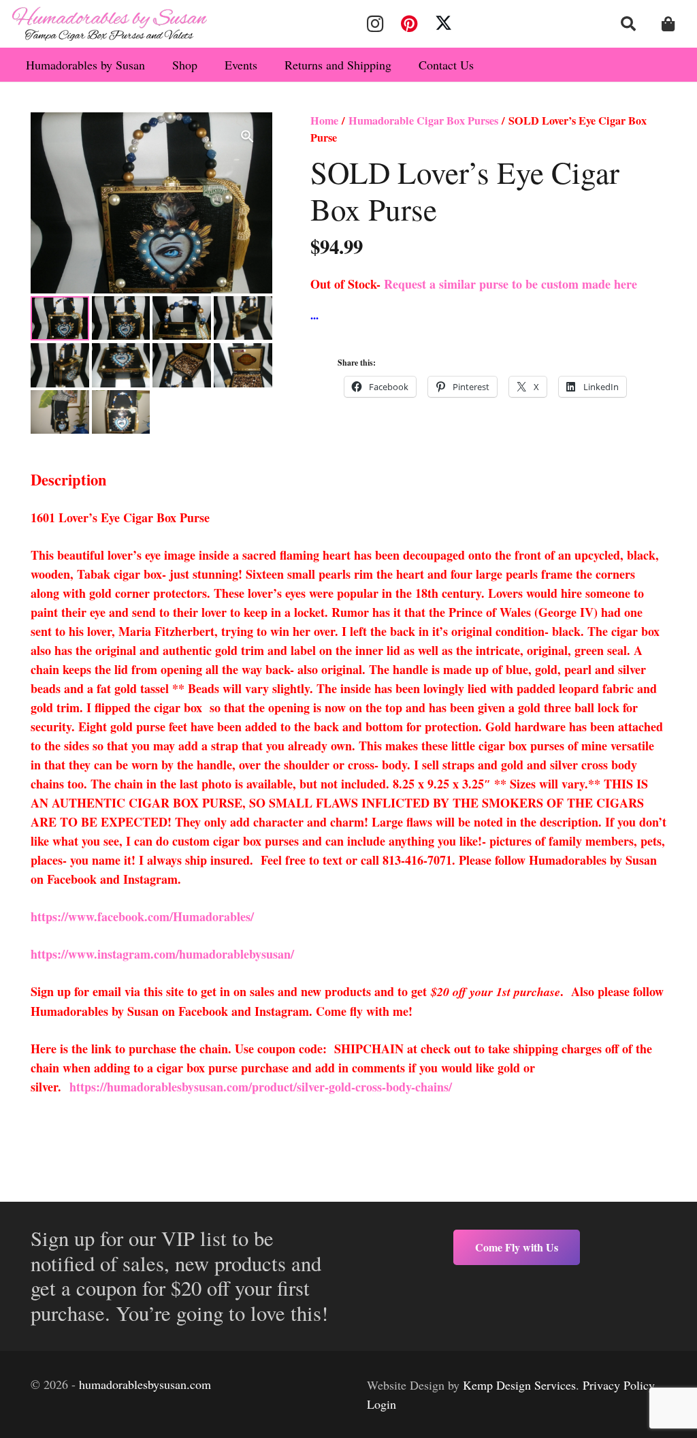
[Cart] (668, 24)
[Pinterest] (409, 24)
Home (324, 120)
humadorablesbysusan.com (145, 1384)
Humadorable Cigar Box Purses (423, 120)
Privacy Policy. (620, 1385)
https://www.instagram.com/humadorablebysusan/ (162, 954)
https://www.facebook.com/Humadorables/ (144, 916)
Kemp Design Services (519, 1385)
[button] (628, 24)
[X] (444, 24)
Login (381, 1404)
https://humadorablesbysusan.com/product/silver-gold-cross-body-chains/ (260, 1087)
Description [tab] (69, 479)
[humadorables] (109, 24)
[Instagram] (375, 24)
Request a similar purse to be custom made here (510, 284)
